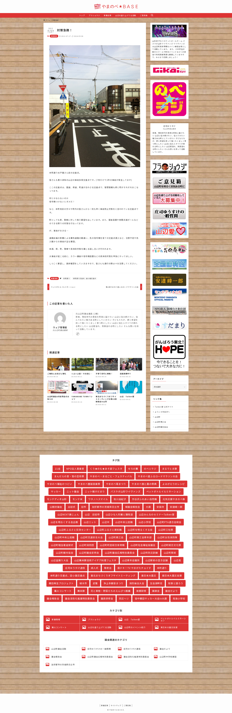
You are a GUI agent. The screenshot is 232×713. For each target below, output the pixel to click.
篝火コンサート (63, 591)
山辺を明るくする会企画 (64, 522)
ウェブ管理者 (60, 327)
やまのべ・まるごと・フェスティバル (111, 476)
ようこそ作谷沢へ (162, 412)
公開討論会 (56, 507)
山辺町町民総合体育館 (112, 545)
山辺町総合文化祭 (171, 545)
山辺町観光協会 (161, 427)
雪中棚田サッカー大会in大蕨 (151, 598)
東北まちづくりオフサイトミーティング (113, 575)
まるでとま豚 (169, 468)
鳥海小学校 (179, 598)
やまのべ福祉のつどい (59, 484)
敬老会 (108, 568)
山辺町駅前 (170, 552)
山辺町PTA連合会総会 (169, 522)
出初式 (71, 507)
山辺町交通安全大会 (91, 537)
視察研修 (141, 591)
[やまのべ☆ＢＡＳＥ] (116, 6)
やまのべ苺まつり (116, 484)
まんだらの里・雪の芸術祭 (69, 476)
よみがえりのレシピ (173, 484)
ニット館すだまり (95, 491)
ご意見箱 (127, 705)
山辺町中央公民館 (65, 537)
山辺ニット (90, 522)
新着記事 (104, 705)
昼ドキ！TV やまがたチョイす (134, 568)
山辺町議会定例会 (89, 552)
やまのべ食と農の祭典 (144, 484)
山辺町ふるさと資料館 (109, 529)
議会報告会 (53, 598)
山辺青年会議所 (131, 560)
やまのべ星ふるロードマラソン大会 (158, 476)
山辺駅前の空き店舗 (156, 560)
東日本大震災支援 (172, 575)
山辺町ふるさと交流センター (75, 529)
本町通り (66, 278)
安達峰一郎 (176, 507)
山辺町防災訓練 (149, 552)
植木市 (83, 583)
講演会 (156, 591)
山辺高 (177, 560)
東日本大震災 (148, 575)
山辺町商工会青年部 (140, 537)
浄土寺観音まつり (113, 583)
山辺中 (105, 522)
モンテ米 (77, 499)
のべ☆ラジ (150, 468)
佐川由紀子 (120, 499)
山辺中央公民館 (124, 522)
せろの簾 (133, 468)
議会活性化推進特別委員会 (80, 598)
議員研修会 (107, 598)
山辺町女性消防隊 (167, 537)
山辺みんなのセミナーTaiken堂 (156, 514)
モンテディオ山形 (57, 499)
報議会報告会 (132, 507)
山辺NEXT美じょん (68, 514)
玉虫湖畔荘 (156, 583)
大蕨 (148, 507)
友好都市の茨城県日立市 (105, 507)
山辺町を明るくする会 (140, 529)
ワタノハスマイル (98, 499)
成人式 (94, 568)
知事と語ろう (175, 583)
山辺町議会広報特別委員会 (120, 552)
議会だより (171, 591)
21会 (58, 468)
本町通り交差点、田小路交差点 (84, 278)
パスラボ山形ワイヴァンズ (125, 491)
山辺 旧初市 (92, 514)
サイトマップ (116, 705)
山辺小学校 (145, 522)
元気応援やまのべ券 (174, 499)
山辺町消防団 (86, 545)
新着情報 (54, 36)
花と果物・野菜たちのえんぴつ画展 (111, 591)
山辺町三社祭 (165, 529)
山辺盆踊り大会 (59, 560)
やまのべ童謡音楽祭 (89, 484)
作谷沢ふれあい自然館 (144, 499)
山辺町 (157, 417)
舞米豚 (81, 591)
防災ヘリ (124, 598)
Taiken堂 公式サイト (164, 407)
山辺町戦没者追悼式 (62, 545)
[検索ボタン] (152, 15)
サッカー (56, 491)
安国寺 (160, 507)
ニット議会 (73, 491)
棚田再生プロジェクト (61, 583)
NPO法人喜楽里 (75, 468)
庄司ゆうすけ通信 (75, 568)
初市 (83, 507)
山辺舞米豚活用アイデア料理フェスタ (95, 560)
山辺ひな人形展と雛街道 (119, 514)
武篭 (95, 583)
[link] (77, 333)
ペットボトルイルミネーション (163, 491)
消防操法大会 (136, 583)
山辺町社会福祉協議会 (142, 545)
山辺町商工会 (160, 422)
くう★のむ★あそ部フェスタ (106, 468)
